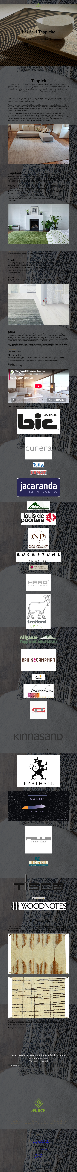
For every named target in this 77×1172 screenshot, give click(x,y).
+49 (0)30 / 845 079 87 (41, 1141)
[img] (38, 5)
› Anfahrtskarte (42, 1149)
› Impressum (38, 1156)
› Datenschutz (38, 1158)
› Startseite (38, 1154)
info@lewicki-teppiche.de (41, 1142)
